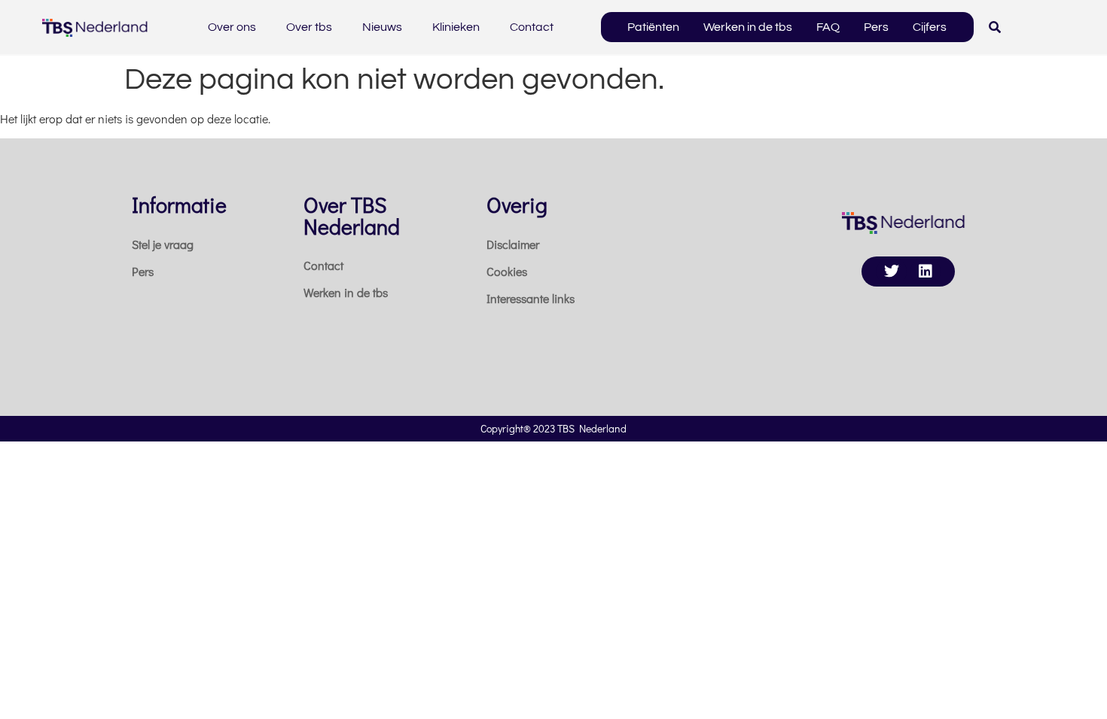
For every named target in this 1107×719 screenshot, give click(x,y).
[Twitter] (892, 271)
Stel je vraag (163, 244)
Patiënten (653, 27)
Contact (532, 27)
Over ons (232, 27)
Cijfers (930, 27)
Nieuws (382, 27)
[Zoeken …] (995, 27)
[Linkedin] (925, 271)
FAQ (828, 27)
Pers (876, 27)
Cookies (506, 271)
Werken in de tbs (747, 27)
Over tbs (309, 27)
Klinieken (456, 27)
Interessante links (530, 298)
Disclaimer (512, 244)
